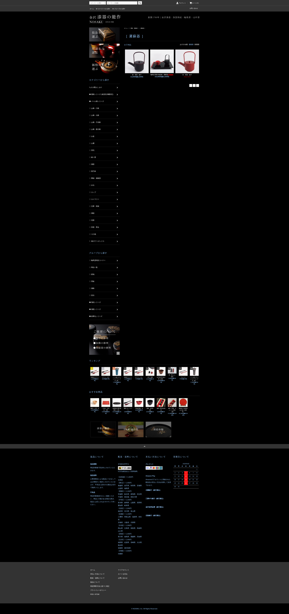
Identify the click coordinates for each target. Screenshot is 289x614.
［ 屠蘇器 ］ (142, 28)
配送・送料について (97, 578)
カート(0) (195, 3)
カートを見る (122, 574)
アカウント (182, 3)
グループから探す (119, 9)
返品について (95, 582)
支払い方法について (97, 574)
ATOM (97, 594)
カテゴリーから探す (104, 9)
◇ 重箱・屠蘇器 (133, 28)
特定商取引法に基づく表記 (99, 586)
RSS (91, 594)
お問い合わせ (194, 8)
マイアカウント (123, 570)
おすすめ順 (184, 44)
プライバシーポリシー (98, 590)
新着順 (197, 44)
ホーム (92, 9)
